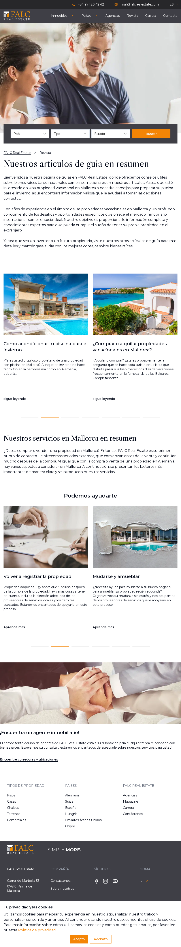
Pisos (11, 795)
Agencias (130, 795)
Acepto (79, 939)
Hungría (71, 814)
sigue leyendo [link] (15, 399)
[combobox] (30, 133)
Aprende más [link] (14, 627)
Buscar (151, 134)
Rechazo (101, 939)
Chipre (70, 826)
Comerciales (15, 820)
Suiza (69, 801)
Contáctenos (131, 814)
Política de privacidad (37, 930)
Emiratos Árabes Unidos (73, 820)
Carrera (128, 808)
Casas (11, 801)
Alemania (72, 795)
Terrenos (13, 814)
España (70, 808)
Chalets (13, 808)
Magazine (130, 801)
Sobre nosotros (62, 889)
